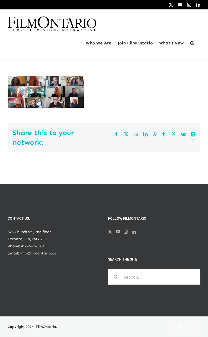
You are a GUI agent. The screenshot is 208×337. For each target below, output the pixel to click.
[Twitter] (110, 232)
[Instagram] (126, 232)
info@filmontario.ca (38, 253)
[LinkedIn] (134, 232)
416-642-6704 (32, 246)
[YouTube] (118, 232)
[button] (192, 43)
